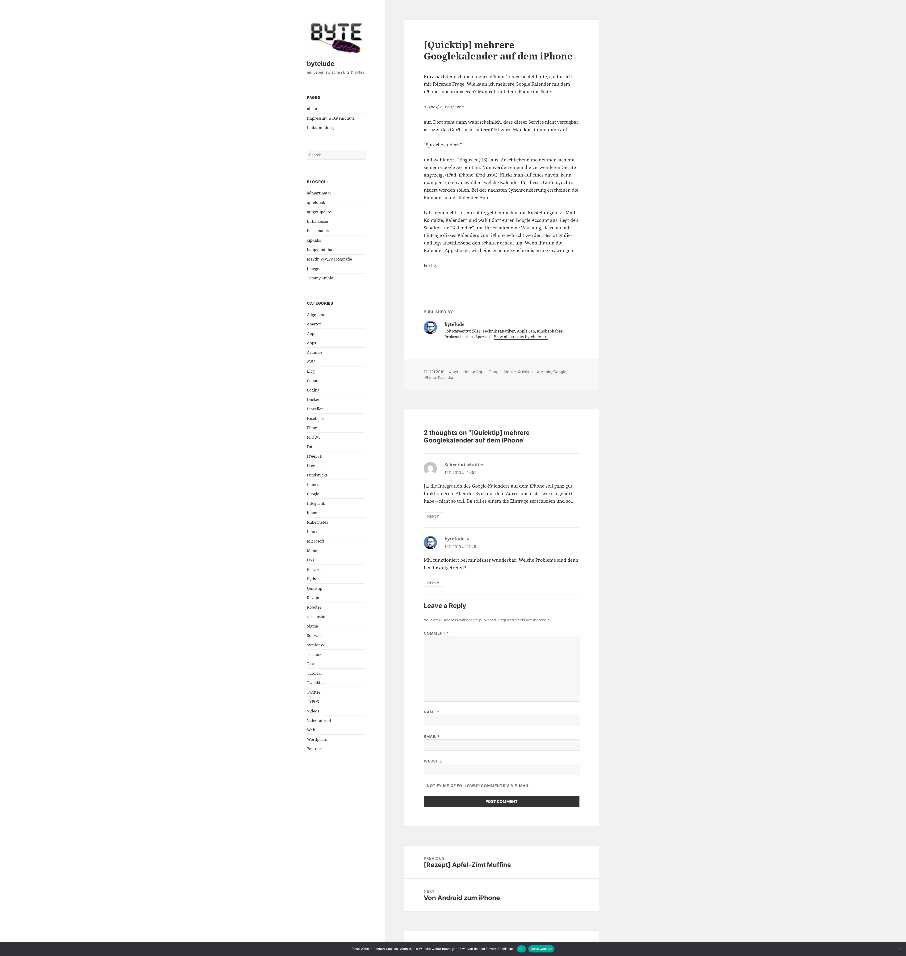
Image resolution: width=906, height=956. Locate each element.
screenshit (316, 616)
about (312, 108)
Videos (313, 711)
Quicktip (314, 588)
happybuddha (319, 249)
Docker (313, 399)
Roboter (314, 607)
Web (311, 730)
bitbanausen (318, 221)
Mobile (313, 550)
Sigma (312, 626)
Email (432, 736)
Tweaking (316, 682)
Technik (314, 654)
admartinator (319, 193)
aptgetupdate (319, 212)
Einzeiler (315, 409)
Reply (433, 516)
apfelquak (316, 202)
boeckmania (318, 230)
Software (315, 635)
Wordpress (317, 739)
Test (311, 663)
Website (433, 761)
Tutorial (314, 673)
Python (313, 578)
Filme (312, 427)
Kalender (445, 377)
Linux (312, 531)
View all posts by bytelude (518, 336)
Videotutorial (319, 720)
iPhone (430, 377)
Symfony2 (316, 645)
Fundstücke (317, 475)
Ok (521, 949)
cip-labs (314, 240)
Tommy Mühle (320, 278)
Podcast (314, 569)
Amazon (314, 324)
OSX (311, 560)
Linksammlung (320, 127)
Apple (312, 333)
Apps (311, 342)
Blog (311, 371)
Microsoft (315, 541)
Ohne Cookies (541, 949)
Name (431, 712)
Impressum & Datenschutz (331, 118)
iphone (313, 512)
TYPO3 (313, 701)
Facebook (315, 418)
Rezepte (314, 597)
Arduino (314, 352)
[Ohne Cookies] (900, 949)
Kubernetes (317, 522)
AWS (311, 361)
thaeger (314, 268)
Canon (312, 380)
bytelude (320, 63)
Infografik (316, 503)
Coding (313, 390)
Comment (436, 633)
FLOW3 (313, 437)
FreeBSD (315, 456)
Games (313, 484)
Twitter (314, 692)
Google (313, 494)
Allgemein (316, 314)
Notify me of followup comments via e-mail (478, 785)
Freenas (314, 465)
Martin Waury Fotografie (329, 259)
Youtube (314, 748)
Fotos (311, 446)
